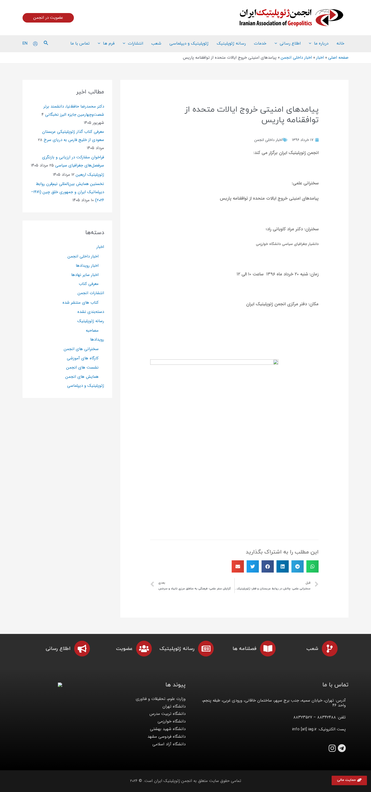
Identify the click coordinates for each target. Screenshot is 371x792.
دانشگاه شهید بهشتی (168, 729)
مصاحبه (92, 330)
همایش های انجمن (82, 376)
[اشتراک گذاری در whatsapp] (312, 566)
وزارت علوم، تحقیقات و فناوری (161, 699)
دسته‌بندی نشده (90, 312)
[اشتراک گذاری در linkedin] (282, 566)
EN (25, 43)
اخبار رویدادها (87, 265)
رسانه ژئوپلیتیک (90, 321)
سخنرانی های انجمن (81, 349)
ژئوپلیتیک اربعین (90, 174)
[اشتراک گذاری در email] (238, 566)
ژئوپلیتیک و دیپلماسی (85, 385)
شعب (312, 648)
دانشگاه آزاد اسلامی (169, 744)
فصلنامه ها (244, 648)
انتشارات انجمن (91, 293)
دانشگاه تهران (174, 706)
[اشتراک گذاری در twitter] (253, 566)
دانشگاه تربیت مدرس (167, 714)
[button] (349, 780)
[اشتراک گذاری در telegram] (297, 566)
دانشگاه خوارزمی (172, 721)
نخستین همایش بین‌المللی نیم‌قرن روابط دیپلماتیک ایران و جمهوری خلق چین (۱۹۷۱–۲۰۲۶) (67, 192)
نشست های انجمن (82, 367)
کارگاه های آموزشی (83, 358)
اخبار (100, 247)
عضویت (124, 648)
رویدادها (97, 339)
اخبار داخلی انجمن (268, 140)
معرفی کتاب (89, 284)
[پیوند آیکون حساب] (35, 43)
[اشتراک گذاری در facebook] (268, 566)
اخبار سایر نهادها (85, 275)
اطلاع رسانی (58, 648)
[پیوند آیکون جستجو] (45, 44)
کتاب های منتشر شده (80, 302)
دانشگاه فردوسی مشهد (166, 736)
